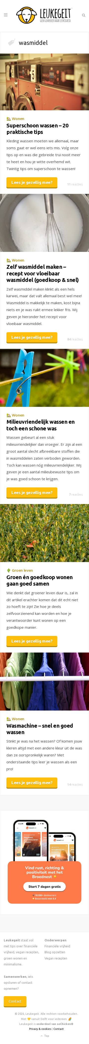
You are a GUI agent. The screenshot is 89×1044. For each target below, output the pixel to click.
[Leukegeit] (44, 16)
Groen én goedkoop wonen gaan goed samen (39, 580)
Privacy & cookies (40, 1028)
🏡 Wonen (15, 118)
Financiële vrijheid (57, 946)
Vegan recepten (55, 958)
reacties (75, 184)
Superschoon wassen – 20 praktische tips (37, 128)
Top (46, 1035)
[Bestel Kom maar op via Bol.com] (44, 902)
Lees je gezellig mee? (31, 182)
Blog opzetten (54, 952)
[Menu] (5, 15)
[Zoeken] (83, 15)
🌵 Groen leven (19, 570)
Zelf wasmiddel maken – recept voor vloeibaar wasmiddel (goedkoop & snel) (42, 273)
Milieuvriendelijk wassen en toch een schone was (40, 424)
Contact (15, 1001)
